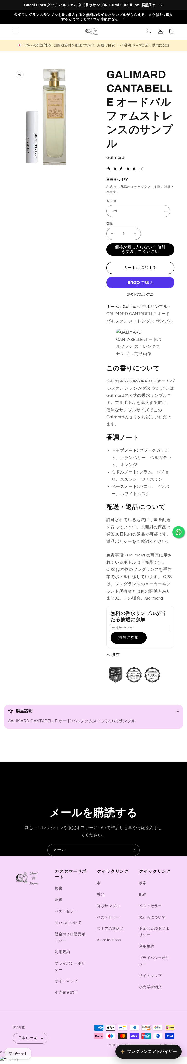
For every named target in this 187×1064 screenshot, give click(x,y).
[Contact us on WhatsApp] (178, 532)
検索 (58, 888)
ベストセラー (66, 911)
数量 (109, 223)
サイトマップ (66, 981)
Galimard (115, 157)
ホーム (112, 307)
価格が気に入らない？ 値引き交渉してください (140, 249)
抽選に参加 (128, 638)
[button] (15, 31)
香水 (100, 894)
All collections (109, 940)
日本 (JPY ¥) (27, 1038)
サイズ (111, 201)
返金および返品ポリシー (70, 937)
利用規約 (62, 952)
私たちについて (68, 923)
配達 (58, 900)
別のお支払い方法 (140, 294)
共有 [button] (116, 655)
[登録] (133, 850)
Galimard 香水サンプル (145, 307)
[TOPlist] (9, 1060)
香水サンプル (108, 906)
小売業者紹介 (66, 992)
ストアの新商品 (110, 928)
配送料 (126, 187)
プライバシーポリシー (70, 967)
